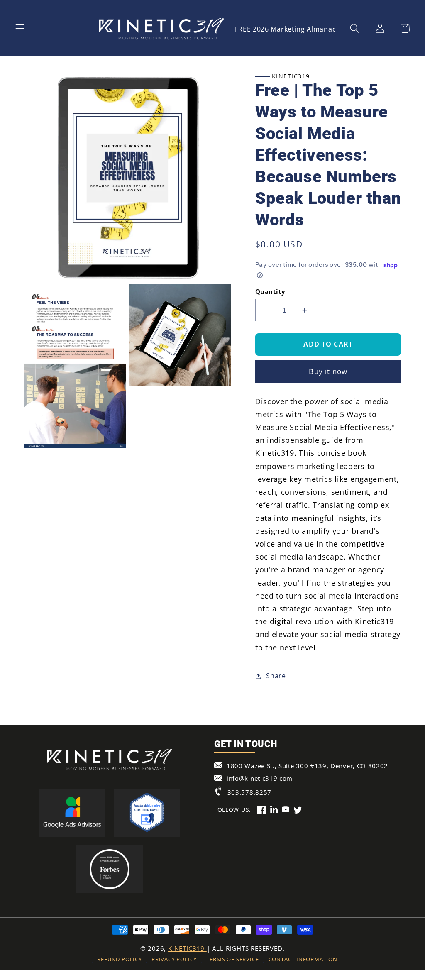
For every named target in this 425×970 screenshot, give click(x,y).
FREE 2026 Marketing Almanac (285, 29)
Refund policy (119, 959)
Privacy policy (174, 959)
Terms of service (232, 959)
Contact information (303, 959)
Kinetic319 (187, 948)
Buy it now (328, 371)
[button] (20, 28)
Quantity (270, 291)
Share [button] (276, 675)
